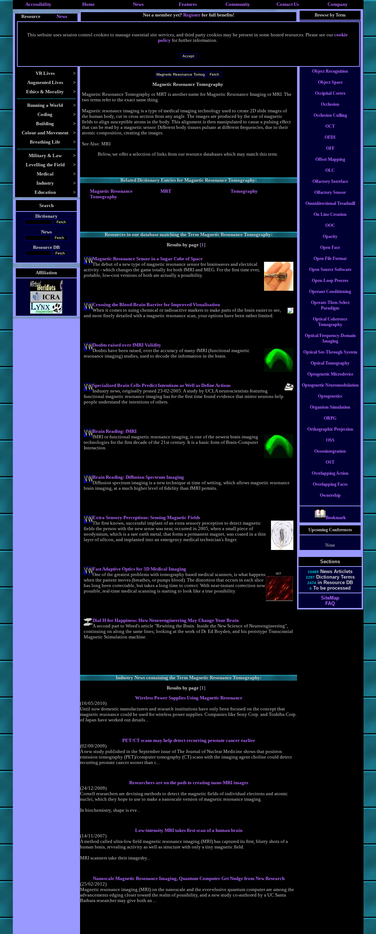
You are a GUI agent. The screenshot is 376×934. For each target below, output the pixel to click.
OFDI (330, 137)
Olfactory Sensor (330, 192)
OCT (330, 126)
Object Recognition (330, 71)
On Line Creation (330, 214)
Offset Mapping (330, 159)
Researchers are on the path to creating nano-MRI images (188, 782)
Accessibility (38, 4)
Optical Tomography (330, 363)
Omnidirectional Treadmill (330, 203)
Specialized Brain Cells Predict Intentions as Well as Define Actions (162, 385)
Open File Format (330, 258)
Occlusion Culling (330, 115)
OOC (330, 225)
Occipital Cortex (330, 93)
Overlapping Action (330, 473)
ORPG (330, 418)
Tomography (244, 191)
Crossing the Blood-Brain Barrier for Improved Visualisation (156, 304)
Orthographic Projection (330, 429)
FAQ (330, 603)
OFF (330, 148)
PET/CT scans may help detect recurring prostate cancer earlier (188, 740)
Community (237, 4)
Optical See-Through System (330, 352)
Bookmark (336, 517)
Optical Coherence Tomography (330, 321)
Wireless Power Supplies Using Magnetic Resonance (188, 697)
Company (338, 4)
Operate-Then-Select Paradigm (330, 305)
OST (330, 462)
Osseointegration (330, 451)
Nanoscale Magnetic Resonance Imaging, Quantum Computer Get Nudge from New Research (189, 878)
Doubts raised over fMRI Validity (127, 345)
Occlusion (330, 104)
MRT (165, 191)
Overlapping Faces (330, 484)
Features (188, 4)
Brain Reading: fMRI (115, 431)
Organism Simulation (330, 407)
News (138, 4)
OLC (330, 170)
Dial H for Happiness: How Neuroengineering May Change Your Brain (166, 620)
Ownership (330, 495)
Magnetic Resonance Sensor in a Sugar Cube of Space (148, 258)
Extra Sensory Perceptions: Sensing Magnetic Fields (146, 517)
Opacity (330, 236)
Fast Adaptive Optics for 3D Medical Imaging (139, 569)
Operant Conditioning (330, 291)
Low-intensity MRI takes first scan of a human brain (188, 830)
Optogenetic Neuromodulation (330, 385)
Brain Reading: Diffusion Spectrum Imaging (138, 477)
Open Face (330, 247)
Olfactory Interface (330, 181)
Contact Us (287, 4)
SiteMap (330, 598)
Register (191, 15)
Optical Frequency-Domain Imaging (330, 338)
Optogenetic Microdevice (330, 374)
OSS (330, 440)
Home (88, 4)
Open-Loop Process (330, 280)
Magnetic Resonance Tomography (111, 194)
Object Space (330, 82)
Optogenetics (330, 396)
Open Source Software (330, 269)
